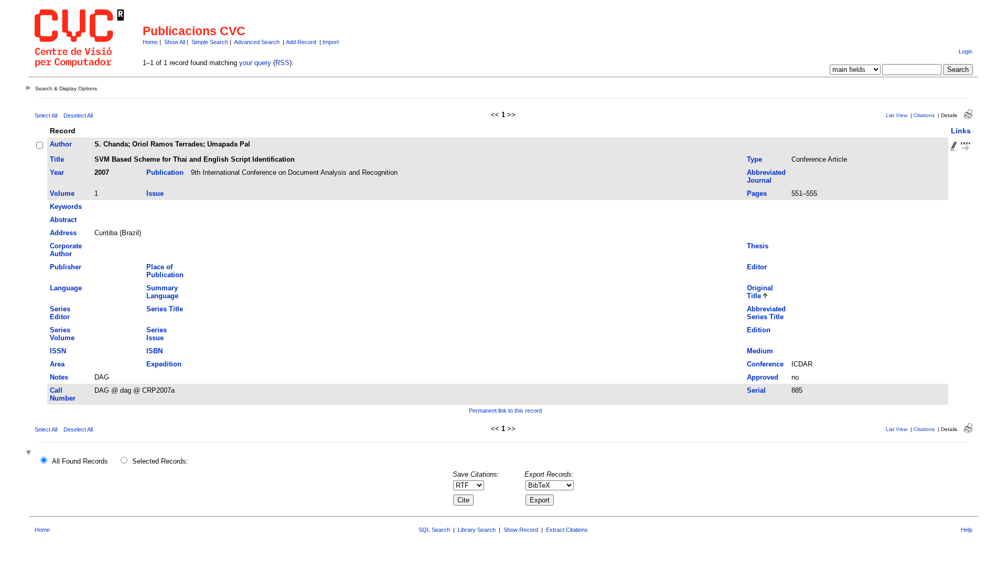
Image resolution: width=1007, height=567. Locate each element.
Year (57, 172)
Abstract (63, 220)
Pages (757, 193)
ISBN (154, 351)
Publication (165, 172)
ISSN (58, 351)
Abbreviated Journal (766, 176)
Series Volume (62, 334)
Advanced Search (257, 42)
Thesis (757, 246)
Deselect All (78, 115)
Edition (758, 330)
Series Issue (156, 334)
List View (896, 115)
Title (57, 159)
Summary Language (162, 292)
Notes (59, 377)
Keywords (66, 207)
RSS (282, 63)
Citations (924, 115)
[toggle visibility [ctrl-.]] (30, 453)
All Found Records (80, 461)
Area (57, 364)
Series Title (164, 309)
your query (255, 63)
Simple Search (209, 42)
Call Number (63, 394)
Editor (757, 267)
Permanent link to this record (505, 410)
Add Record (301, 42)
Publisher (65, 267)
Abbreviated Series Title (766, 313)
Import (331, 42)
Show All (174, 42)
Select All (46, 115)
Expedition (163, 364)
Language (66, 288)
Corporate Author (66, 250)
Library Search (477, 530)
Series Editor (60, 313)
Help (966, 530)
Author (61, 144)
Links (961, 131)
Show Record (521, 530)
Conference (765, 364)
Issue (155, 193)
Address (63, 233)
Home (150, 42)
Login (965, 51)
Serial (756, 390)
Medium (760, 351)
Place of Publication (165, 271)
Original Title (760, 292)
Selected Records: (160, 461)
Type (754, 159)
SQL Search (434, 530)
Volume (62, 193)
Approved (762, 377)
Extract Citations (567, 530)
